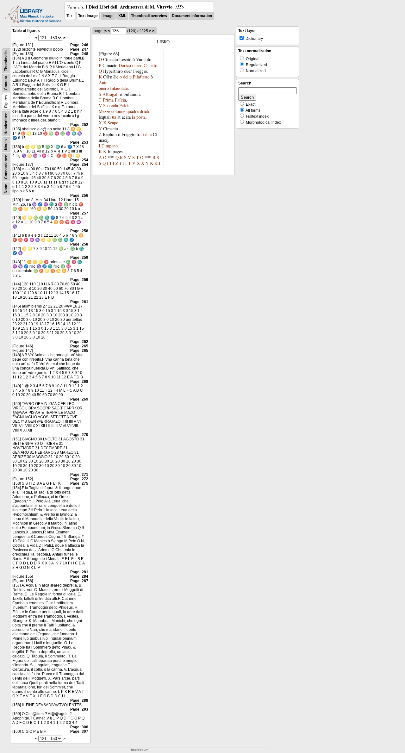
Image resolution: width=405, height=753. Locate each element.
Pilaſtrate (141, 77)
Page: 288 (79, 700)
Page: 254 (79, 160)
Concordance (6, 167)
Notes (6, 144)
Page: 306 (79, 727)
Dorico (125, 65)
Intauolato (119, 88)
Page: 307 (79, 731)
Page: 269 (79, 399)
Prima (108, 100)
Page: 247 (79, 49)
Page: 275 (79, 483)
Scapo (113, 123)
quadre (133, 111)
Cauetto (150, 65)
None (6, 188)
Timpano (110, 146)
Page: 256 (79, 195)
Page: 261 (79, 302)
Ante (103, 82)
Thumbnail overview (149, 16)
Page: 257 (79, 213)
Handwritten (6, 123)
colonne (118, 111)
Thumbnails (6, 60)
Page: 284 (79, 576)
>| (153, 31)
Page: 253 (79, 142)
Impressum (139, 749)
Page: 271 (79, 474)
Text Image (88, 16)
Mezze (104, 111)
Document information (192, 16)
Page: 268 (79, 381)
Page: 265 (79, 346)
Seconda (110, 106)
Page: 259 (79, 257)
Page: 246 (79, 45)
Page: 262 (79, 341)
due (148, 134)
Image (108, 16)
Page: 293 (79, 709)
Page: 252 (79, 124)
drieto (145, 111)
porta (141, 117)
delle (127, 77)
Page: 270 (79, 435)
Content (6, 83)
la (133, 117)
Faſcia (120, 100)
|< (105, 31)
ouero (137, 65)
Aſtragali (111, 94)
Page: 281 (79, 572)
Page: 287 (79, 581)
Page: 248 (79, 54)
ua (114, 117)
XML (122, 16)
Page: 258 (79, 231)
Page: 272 (79, 479)
